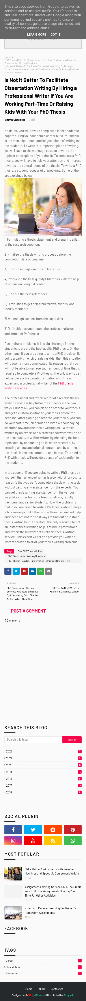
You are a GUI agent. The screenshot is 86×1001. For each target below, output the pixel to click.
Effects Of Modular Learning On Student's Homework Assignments (50, 910)
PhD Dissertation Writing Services (26, 555)
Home (7, 56)
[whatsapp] (73, 840)
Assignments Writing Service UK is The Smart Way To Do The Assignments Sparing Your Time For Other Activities (53, 891)
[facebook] (13, 829)
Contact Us (57, 988)
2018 (43, 778)
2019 (43, 772)
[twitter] (33, 829)
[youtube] (33, 840)
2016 (43, 792)
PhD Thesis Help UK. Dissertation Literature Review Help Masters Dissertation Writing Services (40, 61)
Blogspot (40, 995)
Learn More (36, 34)
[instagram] (13, 840)
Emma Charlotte (15, 119)
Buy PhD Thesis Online (30, 551)
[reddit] (53, 829)
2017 (43, 785)
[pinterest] (73, 829)
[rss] (53, 840)
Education (43, 973)
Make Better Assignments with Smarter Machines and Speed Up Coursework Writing (52, 871)
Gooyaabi (69, 995)
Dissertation (43, 966)
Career (43, 960)
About (42, 988)
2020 (43, 765)
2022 (43, 751)
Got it (55, 34)
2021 (43, 758)
